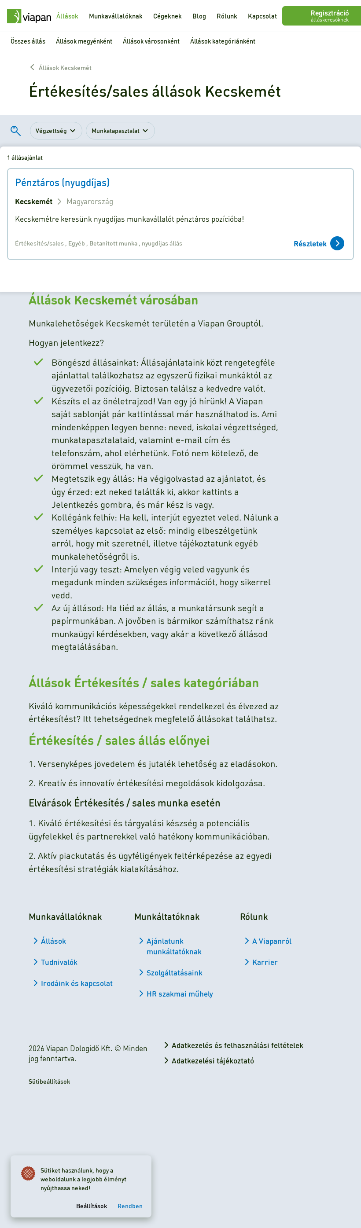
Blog (199, 16)
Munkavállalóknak (116, 16)
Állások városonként (151, 41)
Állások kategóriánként (222, 41)
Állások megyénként (84, 41)
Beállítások (91, 1206)
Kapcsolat (262, 16)
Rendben (130, 1206)
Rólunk (227, 16)
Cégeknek (167, 16)
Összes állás (28, 41)
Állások (67, 16)
